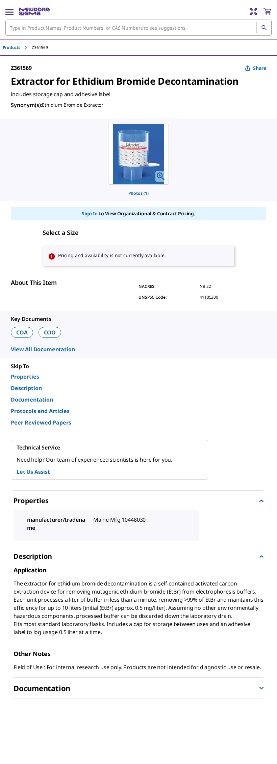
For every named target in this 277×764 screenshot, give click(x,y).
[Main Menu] (9, 11)
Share (259, 68)
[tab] (17, 47)
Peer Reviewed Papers (41, 422)
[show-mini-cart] (267, 11)
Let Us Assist (33, 471)
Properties (25, 376)
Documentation (32, 399)
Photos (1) (138, 193)
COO (50, 332)
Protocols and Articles (40, 411)
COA (22, 332)
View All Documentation (43, 349)
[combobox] (138, 27)
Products (11, 47)
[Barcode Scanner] (253, 11)
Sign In (90, 213)
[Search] (263, 27)
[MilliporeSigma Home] (34, 11)
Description (26, 388)
